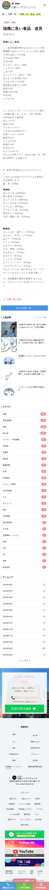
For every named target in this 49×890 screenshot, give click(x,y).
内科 (13, 748)
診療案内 (12, 804)
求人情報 (38, 819)
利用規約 (31, 872)
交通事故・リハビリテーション (13, 767)
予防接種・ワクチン (25, 809)
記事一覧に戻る (14, 299)
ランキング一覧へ (40, 317)
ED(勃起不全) (14, 754)
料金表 (37, 799)
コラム (36, 814)
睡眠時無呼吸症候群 (35, 766)
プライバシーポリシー (22, 872)
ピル (13, 741)
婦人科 (35, 735)
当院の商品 (24, 825)
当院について (26, 799)
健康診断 (37, 804)
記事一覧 (12, 14)
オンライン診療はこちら (25, 880)
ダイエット (35, 754)
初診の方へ (13, 799)
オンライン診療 (24, 804)
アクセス (40, 809)
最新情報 (27, 814)
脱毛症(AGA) (35, 748)
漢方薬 (35, 760)
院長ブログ (12, 819)
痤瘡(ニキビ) (35, 741)
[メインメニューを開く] (44, 5)
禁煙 (13, 760)
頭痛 (13, 734)
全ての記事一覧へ (24, 308)
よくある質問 (15, 814)
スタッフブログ (25, 819)
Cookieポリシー (40, 873)
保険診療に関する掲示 (9, 872)
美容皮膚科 (10, 809)
